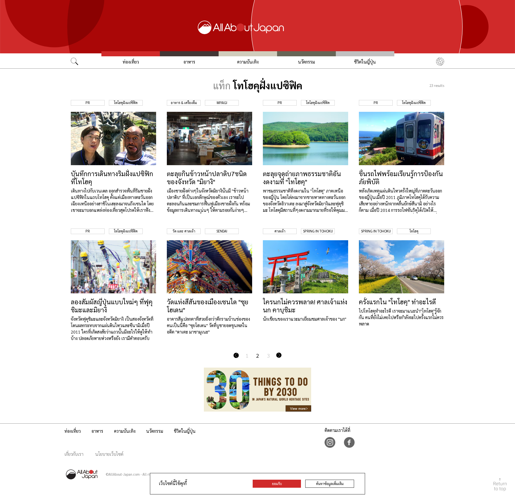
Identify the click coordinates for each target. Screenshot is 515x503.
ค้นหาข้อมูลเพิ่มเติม (330, 483)
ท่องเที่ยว (131, 62)
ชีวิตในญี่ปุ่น (365, 62)
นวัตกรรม (306, 62)
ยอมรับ (277, 483)
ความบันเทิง (248, 62)
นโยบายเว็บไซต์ (109, 454)
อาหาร (189, 62)
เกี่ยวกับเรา (73, 454)
